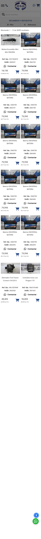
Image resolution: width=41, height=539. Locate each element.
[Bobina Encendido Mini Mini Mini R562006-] (10, 39)
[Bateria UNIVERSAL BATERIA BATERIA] (30, 40)
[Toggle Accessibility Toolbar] (36, 515)
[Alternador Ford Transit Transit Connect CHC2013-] (10, 268)
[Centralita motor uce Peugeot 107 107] (30, 268)
